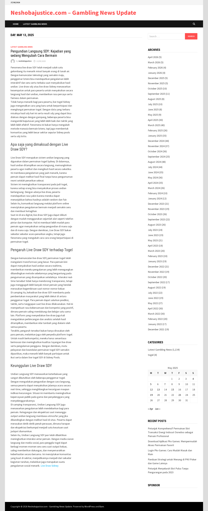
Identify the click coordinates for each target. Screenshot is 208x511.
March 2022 (154, 313)
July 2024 (153, 167)
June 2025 (153, 109)
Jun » (157, 408)
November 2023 (156, 209)
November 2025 (156, 83)
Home (16, 24)
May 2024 (153, 177)
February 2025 (155, 130)
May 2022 (153, 303)
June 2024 (153, 172)
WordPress (89, 506)
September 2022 (156, 282)
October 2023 (155, 214)
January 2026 (155, 72)
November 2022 (156, 271)
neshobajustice (25, 61)
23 (179, 395)
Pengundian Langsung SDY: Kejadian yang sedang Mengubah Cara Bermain (41, 53)
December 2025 (156, 78)
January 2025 (155, 135)
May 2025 (153, 114)
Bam (101, 506)
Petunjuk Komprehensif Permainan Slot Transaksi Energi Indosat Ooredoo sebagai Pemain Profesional (170, 432)
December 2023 (156, 203)
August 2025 (154, 99)
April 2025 (153, 120)
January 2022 (155, 324)
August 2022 (154, 287)
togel (151, 354)
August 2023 (154, 224)
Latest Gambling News (35, 24)
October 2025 (155, 88)
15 (172, 389)
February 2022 (155, 319)
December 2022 (156, 266)
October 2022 (155, 277)
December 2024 (156, 141)
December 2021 (156, 329)
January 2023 (155, 261)
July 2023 (153, 230)
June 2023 (153, 235)
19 (151, 395)
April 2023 (153, 245)
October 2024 (155, 151)
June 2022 (153, 298)
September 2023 (156, 219)
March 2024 (154, 188)
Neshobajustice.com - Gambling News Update (50, 506)
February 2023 (155, 256)
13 (158, 389)
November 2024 (156, 146)
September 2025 (156, 93)
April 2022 (153, 308)
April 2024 (153, 182)
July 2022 (153, 292)
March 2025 (154, 125)
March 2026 (154, 62)
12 (151, 389)
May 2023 (153, 240)
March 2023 (154, 250)
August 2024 (154, 161)
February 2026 (155, 67)
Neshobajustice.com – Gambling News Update (73, 12)
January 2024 (155, 198)
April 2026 (153, 57)
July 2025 (153, 104)
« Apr (150, 408)
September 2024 (156, 156)
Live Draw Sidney (49, 465)
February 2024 (155, 193)
